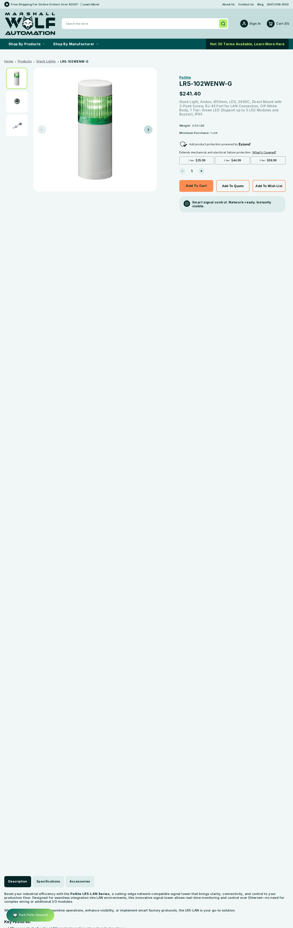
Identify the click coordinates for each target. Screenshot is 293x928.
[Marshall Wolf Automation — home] (30, 23)
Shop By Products (25, 44)
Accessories (79, 881)
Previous (42, 129)
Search (223, 23)
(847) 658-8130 (278, 4)
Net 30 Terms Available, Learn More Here (247, 44)
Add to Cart (196, 186)
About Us (228, 4)
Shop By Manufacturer (73, 44)
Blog (260, 4)
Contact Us (246, 4)
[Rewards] (30, 915)
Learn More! (91, 4)
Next (148, 129)
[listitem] (18, 78)
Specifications (48, 881)
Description (17, 881)
